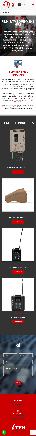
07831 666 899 (20, 417)
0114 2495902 (18, 102)
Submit (18, 383)
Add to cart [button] (18, 172)
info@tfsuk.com (24, 100)
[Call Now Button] (4, 432)
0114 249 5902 (21, 416)
